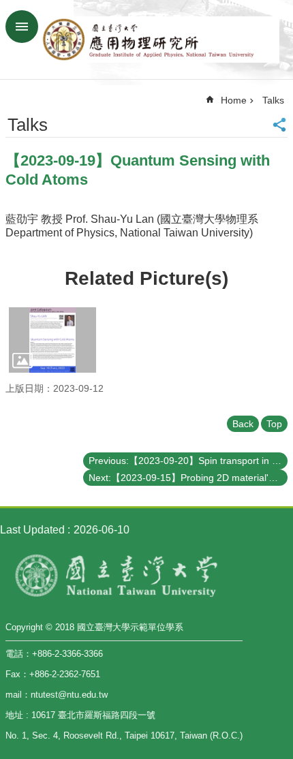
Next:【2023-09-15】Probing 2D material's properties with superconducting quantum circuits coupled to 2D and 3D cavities (188, 477)
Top (274, 423)
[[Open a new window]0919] (52, 340)
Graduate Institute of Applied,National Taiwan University (160, 39)
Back (242, 423)
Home (234, 100)
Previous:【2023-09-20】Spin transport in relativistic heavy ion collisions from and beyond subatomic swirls (188, 460)
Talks (273, 100)
